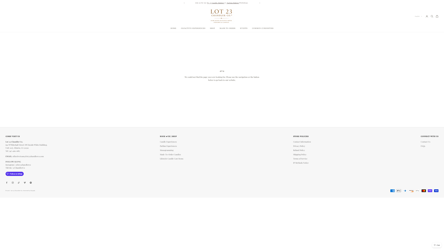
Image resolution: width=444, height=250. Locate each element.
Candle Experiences (168, 142)
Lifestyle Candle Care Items (171, 158)
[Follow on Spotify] (31, 182)
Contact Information (302, 142)
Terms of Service (300, 158)
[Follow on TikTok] (19, 182)
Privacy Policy (299, 146)
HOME (173, 28)
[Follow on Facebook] (7, 182)
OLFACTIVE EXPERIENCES (193, 28)
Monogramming (167, 150)
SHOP (212, 28)
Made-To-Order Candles (170, 154)
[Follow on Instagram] (13, 182)
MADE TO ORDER (227, 28)
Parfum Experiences (168, 146)
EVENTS (243, 28)
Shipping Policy (299, 154)
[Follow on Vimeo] (25, 182)
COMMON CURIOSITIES (262, 28)
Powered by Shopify (29, 190)
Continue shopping (222, 88)
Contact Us (425, 142)
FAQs (423, 146)
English (417, 16)
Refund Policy (299, 150)
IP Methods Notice (301, 163)
